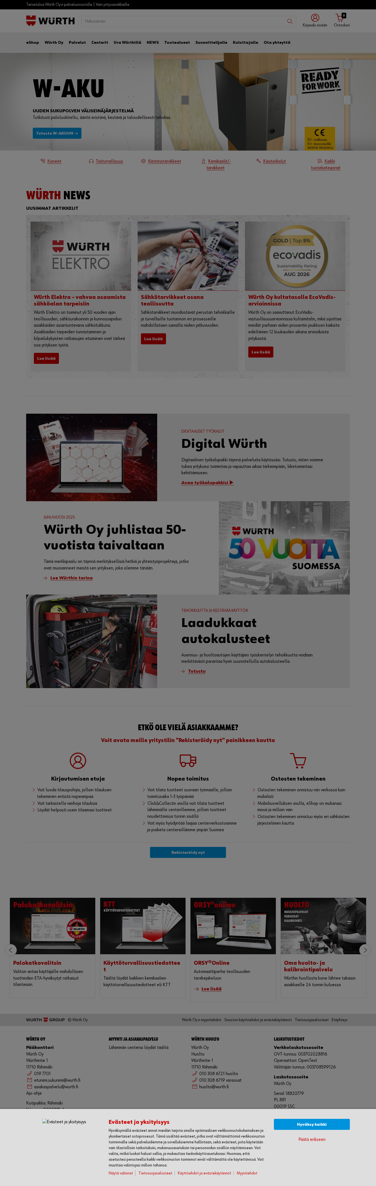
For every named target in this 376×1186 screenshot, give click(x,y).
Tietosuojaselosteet (155, 1173)
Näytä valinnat (121, 1173)
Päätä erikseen (312, 1139)
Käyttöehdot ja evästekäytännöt (204, 1173)
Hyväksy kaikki (312, 1124)
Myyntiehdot (247, 1173)
